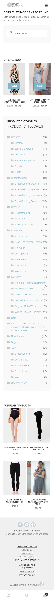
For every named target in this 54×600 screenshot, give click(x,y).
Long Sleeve (21, 359)
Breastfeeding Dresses (27, 189)
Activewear (21, 236)
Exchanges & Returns (27, 560)
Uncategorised (19, 382)
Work (18, 377)
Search (27, 595)
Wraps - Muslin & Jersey (28, 311)
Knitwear (20, 247)
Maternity (20, 218)
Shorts (18, 166)
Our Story (27, 568)
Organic (15, 342)
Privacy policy (27, 575)
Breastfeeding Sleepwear (29, 195)
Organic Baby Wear (25, 306)
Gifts (13, 317)
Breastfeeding (19, 177)
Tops (13, 347)
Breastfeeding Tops (25, 201)
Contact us (27, 553)
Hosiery (19, 142)
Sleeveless (21, 371)
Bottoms (15, 136)
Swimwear (21, 265)
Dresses (15, 206)
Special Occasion (24, 224)
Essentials (16, 230)
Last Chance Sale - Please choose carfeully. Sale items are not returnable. (28, 327)
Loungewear (22, 253)
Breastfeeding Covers (27, 183)
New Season (18, 336)
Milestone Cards (24, 294)
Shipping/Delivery (27, 556)
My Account (9, 595)
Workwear (20, 271)
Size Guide (27, 549)
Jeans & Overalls (24, 148)
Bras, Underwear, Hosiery (28, 241)
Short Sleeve (22, 365)
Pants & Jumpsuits (25, 160)
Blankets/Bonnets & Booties (30, 282)
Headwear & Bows (25, 288)
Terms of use (27, 571)
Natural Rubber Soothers (28, 300)
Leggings (20, 154)
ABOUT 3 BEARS (27, 564)
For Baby (16, 276)
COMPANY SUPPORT (27, 546)
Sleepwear (21, 259)
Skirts (18, 171)
